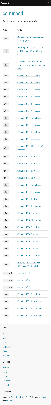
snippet (8, 273)
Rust (28, 397)
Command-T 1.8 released (28, 82)
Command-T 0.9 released (28, 213)
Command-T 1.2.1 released (29, 131)
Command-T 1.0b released (29, 177)
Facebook (7, 380)
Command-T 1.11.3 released (30, 308)
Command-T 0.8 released (28, 234)
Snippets (6, 346)
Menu (49, 2)
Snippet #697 (23, 287)
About (5, 333)
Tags (5, 351)
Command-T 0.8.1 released (29, 227)
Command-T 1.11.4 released (30, 301)
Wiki (4, 342)
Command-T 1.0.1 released (29, 184)
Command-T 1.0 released (28, 191)
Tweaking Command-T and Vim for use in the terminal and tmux (31, 65)
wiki (6, 51)
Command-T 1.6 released (28, 96)
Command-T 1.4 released (28, 110)
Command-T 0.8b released (29, 220)
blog (6, 39)
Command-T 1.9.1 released (29, 294)
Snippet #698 (23, 280)
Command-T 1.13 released (29, 156)
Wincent (5, 2)
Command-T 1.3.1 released (29, 117)
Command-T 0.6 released (28, 248)
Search (6, 355)
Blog (4, 337)
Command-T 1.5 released (28, 103)
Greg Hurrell (16, 397)
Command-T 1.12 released (29, 163)
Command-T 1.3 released (28, 124)
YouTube (6, 376)
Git (44, 397)
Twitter (5, 371)
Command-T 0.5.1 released (29, 255)
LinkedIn (6, 385)
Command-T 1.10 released (29, 170)
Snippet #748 (23, 272)
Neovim (9, 400)
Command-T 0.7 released (28, 241)
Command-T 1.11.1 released (30, 198)
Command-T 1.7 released (28, 89)
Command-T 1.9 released (28, 75)
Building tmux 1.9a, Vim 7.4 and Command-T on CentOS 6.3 (30, 51)
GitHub (6, 367)
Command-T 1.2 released (28, 138)
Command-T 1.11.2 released (30, 315)
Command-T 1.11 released (29, 205)
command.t (14, 12)
